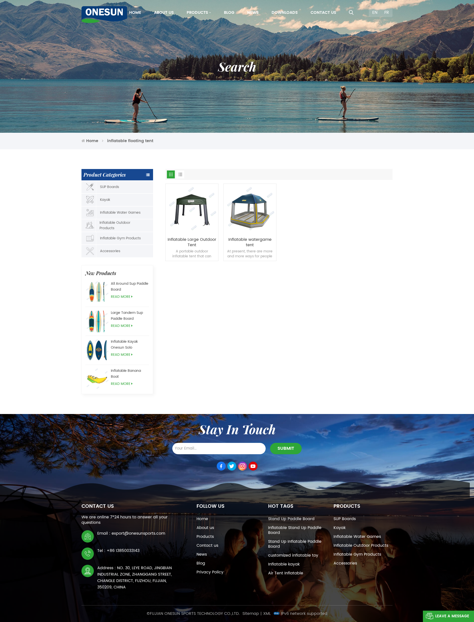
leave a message (452, 616)
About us (164, 12)
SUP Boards (109, 187)
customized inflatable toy (293, 555)
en (374, 12)
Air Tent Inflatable (285, 573)
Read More (120, 297)
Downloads (285, 12)
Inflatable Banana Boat (126, 373)
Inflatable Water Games (120, 212)
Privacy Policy (210, 572)
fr (386, 12)
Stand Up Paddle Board (291, 519)
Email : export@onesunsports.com (131, 533)
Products (197, 12)
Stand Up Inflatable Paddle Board (294, 544)
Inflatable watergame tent (250, 242)
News (253, 12)
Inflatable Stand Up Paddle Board (294, 530)
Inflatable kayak (284, 564)
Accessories (110, 251)
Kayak (105, 200)
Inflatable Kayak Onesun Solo (124, 344)
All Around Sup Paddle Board (129, 286)
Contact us (323, 12)
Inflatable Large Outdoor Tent (192, 242)
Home (135, 12)
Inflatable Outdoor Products (114, 225)
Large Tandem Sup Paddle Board (127, 315)
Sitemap (250, 613)
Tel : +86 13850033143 (118, 550)
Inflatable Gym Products (120, 238)
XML (267, 613)
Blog (229, 12)
